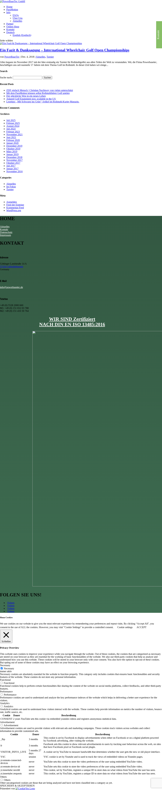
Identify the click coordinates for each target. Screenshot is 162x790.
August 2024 (12, 126)
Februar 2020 (13, 140)
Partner (9, 23)
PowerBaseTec (11, 56)
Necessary (9, 668)
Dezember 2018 (14, 157)
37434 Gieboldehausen (11, 266)
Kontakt (10, 29)
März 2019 (11, 151)
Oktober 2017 (13, 163)
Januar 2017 (12, 168)
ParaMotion (12, 9)
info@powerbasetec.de (11, 287)
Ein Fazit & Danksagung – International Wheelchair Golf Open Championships (64, 50)
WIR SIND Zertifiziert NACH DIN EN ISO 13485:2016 (72, 321)
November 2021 (14, 134)
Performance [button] (6, 691)
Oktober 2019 (13, 148)
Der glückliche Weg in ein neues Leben (26, 96)
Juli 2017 (11, 165)
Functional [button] (5, 679)
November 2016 (14, 171)
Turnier (50, 56)
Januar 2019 (12, 154)
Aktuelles (17, 21)
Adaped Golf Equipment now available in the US (31, 98)
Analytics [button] (4, 703)
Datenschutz (6, 232)
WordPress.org (13, 210)
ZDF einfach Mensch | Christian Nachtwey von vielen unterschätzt (39, 90)
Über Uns (17, 18)
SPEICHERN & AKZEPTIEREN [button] (17, 785)
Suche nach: (6, 77)
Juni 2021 (11, 137)
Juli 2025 (11, 120)
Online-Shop (12, 26)
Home (9, 6)
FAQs (16, 15)
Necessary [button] (5, 665)
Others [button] (3, 776)
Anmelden (11, 202)
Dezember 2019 (14, 146)
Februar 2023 (13, 131)
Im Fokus (11, 186)
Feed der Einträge (15, 204)
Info (8, 12)
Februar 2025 (13, 123)
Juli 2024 (11, 128)
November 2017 (14, 160)
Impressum (5, 235)
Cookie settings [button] (125, 627)
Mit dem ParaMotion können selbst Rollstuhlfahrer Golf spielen (38, 93)
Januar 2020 (12, 143)
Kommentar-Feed (15, 207)
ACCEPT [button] (141, 627)
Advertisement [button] (7, 722)
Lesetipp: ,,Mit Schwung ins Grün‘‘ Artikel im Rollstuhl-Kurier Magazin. (42, 101)
